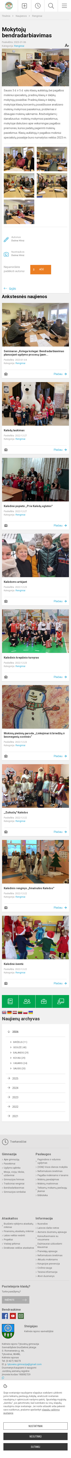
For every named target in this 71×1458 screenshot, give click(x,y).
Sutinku (35, 1446)
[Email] (21, 1316)
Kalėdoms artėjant (15, 581)
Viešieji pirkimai (12, 1243)
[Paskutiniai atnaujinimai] (37, 6)
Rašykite (9, 1299)
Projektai (8, 1239)
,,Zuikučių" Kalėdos (16, 812)
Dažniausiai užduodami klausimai (49, 1245)
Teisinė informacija (47, 1272)
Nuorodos (42, 1223)
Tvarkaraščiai (17, 1141)
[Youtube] (13, 1316)
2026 (15, 1031)
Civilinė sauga (44, 1268)
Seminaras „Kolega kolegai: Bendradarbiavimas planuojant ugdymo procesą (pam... (34, 353)
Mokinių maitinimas (47, 1183)
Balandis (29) (21, 1052)
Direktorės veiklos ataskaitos (19, 1248)
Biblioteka (42, 1195)
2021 (15, 1116)
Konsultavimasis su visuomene (47, 1238)
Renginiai (37, 16)
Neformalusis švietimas (49, 1171)
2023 (15, 1097)
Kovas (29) (19, 1058)
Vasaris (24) (20, 1063)
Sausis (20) (19, 1068)
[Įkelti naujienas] (24, 6)
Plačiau (58, 374)
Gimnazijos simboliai (15, 1192)
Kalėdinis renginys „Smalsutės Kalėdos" (29, 888)
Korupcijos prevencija (48, 1263)
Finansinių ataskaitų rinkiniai (19, 1231)
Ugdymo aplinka (12, 1168)
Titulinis (6, 16)
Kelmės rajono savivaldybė (38, 1331)
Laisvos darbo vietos (48, 1228)
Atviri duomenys (46, 1276)
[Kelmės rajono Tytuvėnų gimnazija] (9, 5)
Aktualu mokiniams (47, 1259)
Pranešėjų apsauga (47, 1251)
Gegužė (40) (20, 1047)
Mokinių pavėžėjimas (48, 1179)
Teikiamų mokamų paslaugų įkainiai (52, 1189)
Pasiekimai (9, 1163)
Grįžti (12, 289)
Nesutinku (36, 1436)
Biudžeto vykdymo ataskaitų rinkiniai (18, 1225)
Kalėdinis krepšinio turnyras (21, 657)
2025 (15, 1078)
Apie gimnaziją (11, 1159)
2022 (15, 1106)
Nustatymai (36, 1426)
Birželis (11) (20, 1042)
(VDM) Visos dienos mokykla (52, 1167)
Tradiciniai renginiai (14, 1183)
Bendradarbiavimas (14, 1187)
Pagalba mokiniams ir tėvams (52, 1175)
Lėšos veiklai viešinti (14, 1235)
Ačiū (38, 269)
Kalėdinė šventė (13, 963)
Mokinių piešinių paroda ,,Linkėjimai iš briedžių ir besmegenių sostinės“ (34, 735)
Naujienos (21, 16)
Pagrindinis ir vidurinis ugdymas (49, 1161)
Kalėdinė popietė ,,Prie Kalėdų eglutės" (28, 506)
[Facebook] (5, 1316)
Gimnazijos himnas (14, 1179)
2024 (15, 1087)
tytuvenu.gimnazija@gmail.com (25, 1364)
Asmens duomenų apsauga (52, 1232)
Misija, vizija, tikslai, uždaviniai (14, 1174)
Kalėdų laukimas (14, 430)
